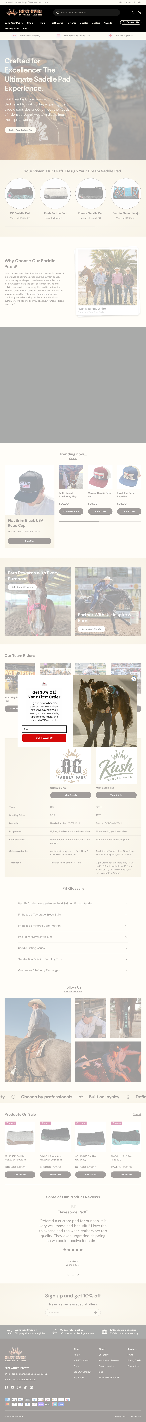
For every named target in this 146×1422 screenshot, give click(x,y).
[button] (140, 12)
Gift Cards (57, 22)
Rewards (71, 22)
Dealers (96, 22)
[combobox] (86, 12)
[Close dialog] (134, 679)
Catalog (84, 22)
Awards (108, 22)
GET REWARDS (44, 737)
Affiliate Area (12, 28)
